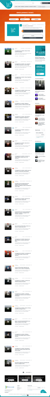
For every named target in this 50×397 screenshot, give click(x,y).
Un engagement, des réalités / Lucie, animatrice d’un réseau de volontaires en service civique (22, 64)
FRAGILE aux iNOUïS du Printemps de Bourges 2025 (40, 92)
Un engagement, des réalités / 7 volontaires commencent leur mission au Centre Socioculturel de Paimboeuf (23, 294)
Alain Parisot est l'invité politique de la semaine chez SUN (41, 161)
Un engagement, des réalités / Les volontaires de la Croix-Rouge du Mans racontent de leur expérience (23, 254)
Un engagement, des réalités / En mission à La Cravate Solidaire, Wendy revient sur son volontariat (22, 157)
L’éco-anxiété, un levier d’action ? (28, 25)
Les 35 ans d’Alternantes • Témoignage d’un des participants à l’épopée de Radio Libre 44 (41, 124)
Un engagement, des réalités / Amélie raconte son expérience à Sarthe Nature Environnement (23, 171)
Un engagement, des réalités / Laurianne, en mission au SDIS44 (22, 130)
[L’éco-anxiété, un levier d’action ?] (13, 35)
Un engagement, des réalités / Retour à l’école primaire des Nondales (22, 51)
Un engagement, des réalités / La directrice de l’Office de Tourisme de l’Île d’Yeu (22, 281)
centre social (28, 61)
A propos (18, 387)
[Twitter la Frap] (44, 130)
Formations (18, 388)
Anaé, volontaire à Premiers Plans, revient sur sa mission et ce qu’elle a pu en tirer (22, 226)
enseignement (22, 48)
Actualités (31, 6)
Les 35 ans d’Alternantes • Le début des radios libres (39, 115)
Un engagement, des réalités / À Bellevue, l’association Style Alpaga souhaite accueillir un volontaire (22, 335)
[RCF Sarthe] (13, 89)
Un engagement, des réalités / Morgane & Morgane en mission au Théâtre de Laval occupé (22, 104)
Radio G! (16, 319)
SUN (41, 159)
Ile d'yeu (23, 278)
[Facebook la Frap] (42, 130)
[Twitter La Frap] (40, 6)
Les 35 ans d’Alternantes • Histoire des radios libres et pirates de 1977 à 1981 (41, 119)
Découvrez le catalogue (39, 74)
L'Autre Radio (16, 101)
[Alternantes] (21, 26)
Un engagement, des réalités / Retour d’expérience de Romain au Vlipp (23, 78)
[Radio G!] (13, 63)
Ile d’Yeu (23, 114)
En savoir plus (24, 395)
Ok (27, 395)
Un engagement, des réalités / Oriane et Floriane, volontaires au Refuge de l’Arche (23, 308)
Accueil (16, 6)
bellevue (29, 153)
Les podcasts (27, 6)
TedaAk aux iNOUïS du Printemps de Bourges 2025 (41, 95)
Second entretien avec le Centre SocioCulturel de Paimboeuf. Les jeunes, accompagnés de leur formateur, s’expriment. (22, 212)
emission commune (27, 48)
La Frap (19, 6)
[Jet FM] (13, 76)
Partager (32, 35)
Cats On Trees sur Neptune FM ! (41, 157)
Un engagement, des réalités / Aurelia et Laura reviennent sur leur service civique (22, 91)
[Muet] (41, 32)
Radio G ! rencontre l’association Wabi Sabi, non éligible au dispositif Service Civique (22, 322)
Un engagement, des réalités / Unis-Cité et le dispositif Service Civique (22, 143)
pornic (23, 127)
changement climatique (40, 24)
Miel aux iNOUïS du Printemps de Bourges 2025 (41, 99)
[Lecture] (36, 98)
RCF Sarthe (16, 88)
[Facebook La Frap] (39, 6)
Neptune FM (16, 114)
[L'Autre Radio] (13, 102)
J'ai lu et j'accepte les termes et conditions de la (40, 137)
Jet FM (15, 75)
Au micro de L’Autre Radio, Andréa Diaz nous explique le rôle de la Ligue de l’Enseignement (22, 268)
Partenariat (6, 392)
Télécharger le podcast (32, 37)
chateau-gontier (28, 305)
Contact (34, 6)
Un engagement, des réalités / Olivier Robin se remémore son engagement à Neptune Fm (22, 117)
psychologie (34, 24)
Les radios (22, 6)
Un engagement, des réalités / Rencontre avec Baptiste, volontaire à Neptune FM (22, 199)
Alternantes (27, 24)
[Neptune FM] (13, 115)
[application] (33, 31)
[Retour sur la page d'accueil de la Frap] (8, 5)
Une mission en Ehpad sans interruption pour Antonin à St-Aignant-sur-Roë (22, 363)
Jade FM (39, 153)
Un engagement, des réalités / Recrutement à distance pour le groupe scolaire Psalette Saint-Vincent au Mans (22, 349)
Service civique (22, 74)
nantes (23, 236)
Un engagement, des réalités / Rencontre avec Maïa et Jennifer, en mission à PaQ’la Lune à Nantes (22, 240)
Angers (29, 140)
